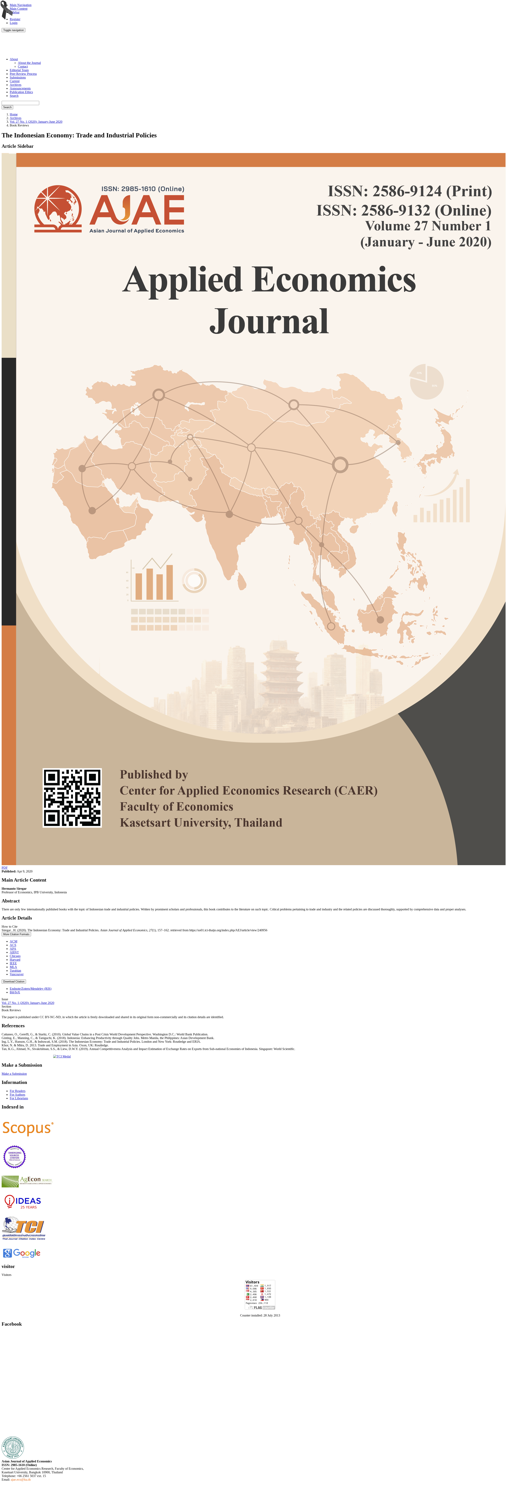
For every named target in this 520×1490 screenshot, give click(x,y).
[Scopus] (28, 1136)
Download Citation (13, 981)
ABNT (14, 952)
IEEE (13, 963)
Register (15, 19)
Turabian (15, 970)
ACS (13, 945)
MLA (13, 967)
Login (13, 23)
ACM (13, 941)
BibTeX (15, 992)
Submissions (18, 77)
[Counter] (260, 1308)
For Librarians (19, 1098)
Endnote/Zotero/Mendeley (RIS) (30, 988)
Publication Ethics (21, 92)
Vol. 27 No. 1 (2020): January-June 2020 (36, 121)
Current (15, 81)
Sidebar (15, 12)
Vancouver (17, 974)
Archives (15, 84)
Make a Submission (14, 1073)
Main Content (18, 8)
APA (13, 948)
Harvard (15, 959)
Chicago (15, 956)
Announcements (20, 88)
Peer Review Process (23, 73)
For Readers (17, 1091)
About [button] (14, 59)
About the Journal (29, 63)
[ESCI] (15, 1167)
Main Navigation (20, 5)
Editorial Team (19, 70)
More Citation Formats (16, 934)
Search (14, 95)
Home (14, 114)
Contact (23, 66)
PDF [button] (5, 867)
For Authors (17, 1094)
